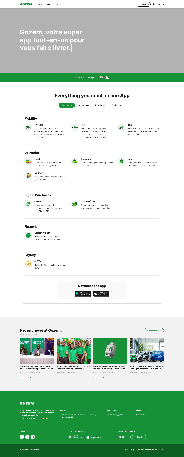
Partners (40, 4)
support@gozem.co (118, 415)
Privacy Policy (129, 450)
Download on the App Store (107, 77)
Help (58, 4)
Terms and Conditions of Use (146, 450)
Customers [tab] (67, 105)
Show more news (152, 331)
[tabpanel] (92, 208)
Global (143, 4)
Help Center (140, 415)
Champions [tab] (83, 105)
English (158, 4)
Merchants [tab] (100, 105)
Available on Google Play (101, 77)
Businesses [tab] (117, 105)
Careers (50, 4)
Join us (139, 418)
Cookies (161, 450)
